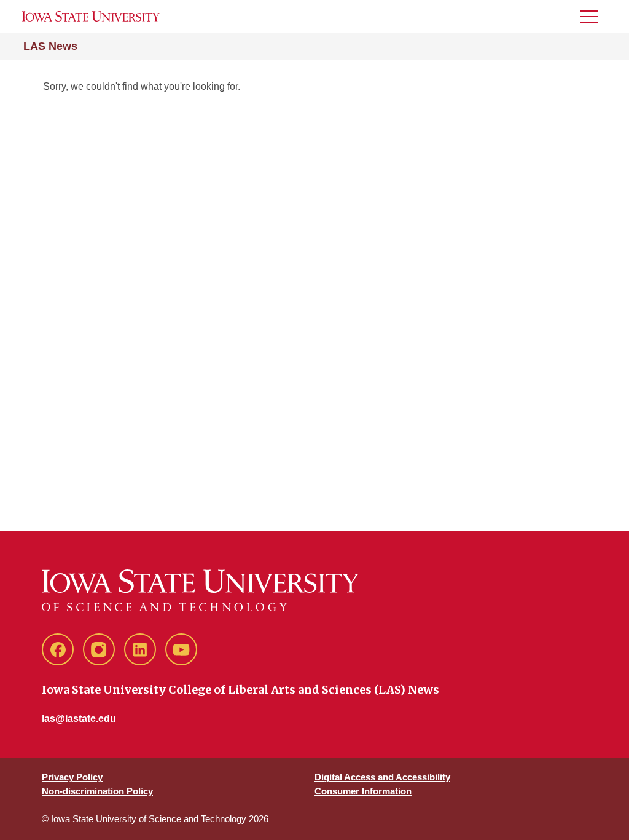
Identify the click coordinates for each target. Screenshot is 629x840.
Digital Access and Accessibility (382, 777)
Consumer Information (363, 791)
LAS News (50, 46)
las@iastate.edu (79, 718)
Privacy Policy (72, 777)
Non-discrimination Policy (97, 791)
